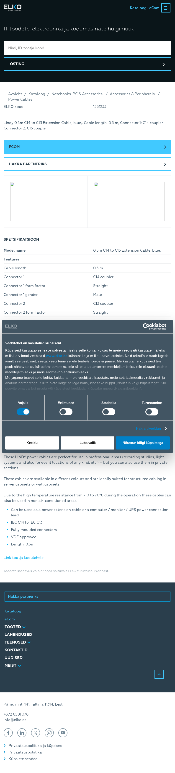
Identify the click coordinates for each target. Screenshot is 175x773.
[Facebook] (8, 732)
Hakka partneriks (28, 164)
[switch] (65, 411)
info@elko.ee (15, 720)
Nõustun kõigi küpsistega (143, 443)
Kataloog (138, 8)
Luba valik (88, 443)
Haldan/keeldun (148, 428)
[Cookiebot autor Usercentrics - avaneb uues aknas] (150, 326)
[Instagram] (49, 732)
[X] (35, 732)
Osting (17, 64)
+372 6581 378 (16, 714)
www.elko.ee (56, 356)
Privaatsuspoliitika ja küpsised (35, 745)
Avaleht (15, 94)
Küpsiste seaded (23, 759)
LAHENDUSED (18, 634)
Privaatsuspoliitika (25, 752)
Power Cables (20, 99)
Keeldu (32, 443)
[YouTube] (62, 732)
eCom (154, 8)
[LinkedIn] (21, 732)
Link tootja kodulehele (24, 557)
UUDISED (14, 657)
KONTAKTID (16, 650)
